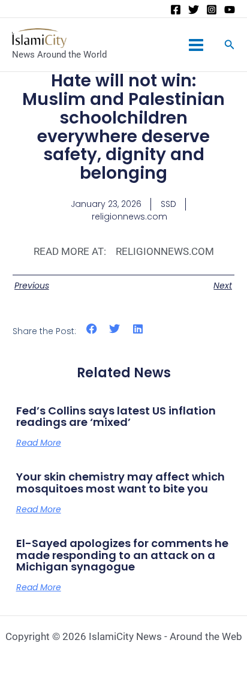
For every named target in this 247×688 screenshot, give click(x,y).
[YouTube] (229, 9)
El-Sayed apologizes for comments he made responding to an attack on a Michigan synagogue (122, 555)
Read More (38, 442)
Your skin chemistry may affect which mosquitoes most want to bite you (120, 482)
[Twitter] (193, 9)
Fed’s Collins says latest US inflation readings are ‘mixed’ (116, 416)
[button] (92, 329)
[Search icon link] (229, 46)
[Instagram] (211, 9)
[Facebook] (175, 9)
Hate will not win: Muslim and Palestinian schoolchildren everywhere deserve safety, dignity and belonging (123, 127)
